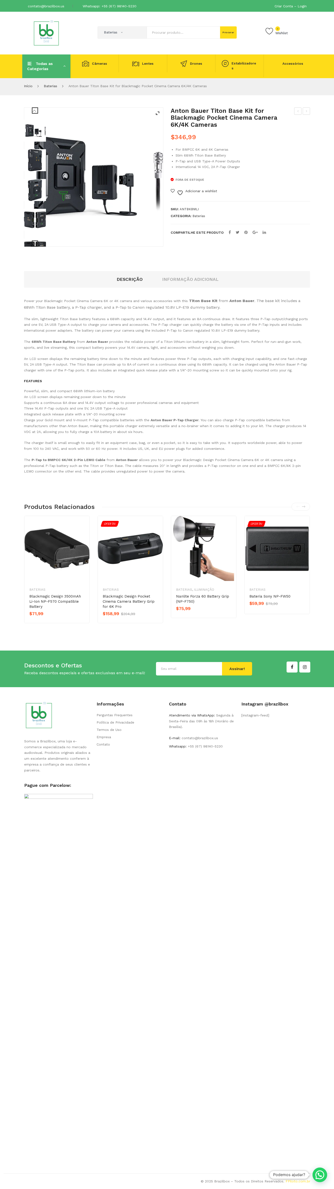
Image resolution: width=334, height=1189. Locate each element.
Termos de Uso (109, 730)
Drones (196, 63)
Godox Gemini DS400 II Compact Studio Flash (306, 112)
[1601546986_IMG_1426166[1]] (35, 190)
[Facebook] (230, 232)
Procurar (228, 32)
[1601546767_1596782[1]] (35, 131)
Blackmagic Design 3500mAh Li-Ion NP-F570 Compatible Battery (55, 601)
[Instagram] (304, 667)
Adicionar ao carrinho (123, 622)
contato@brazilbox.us (46, 6)
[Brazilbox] (46, 33)
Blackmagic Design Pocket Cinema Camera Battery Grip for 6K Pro (129, 601)
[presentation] (298, 506)
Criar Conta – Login (291, 6)
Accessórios (292, 63)
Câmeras (99, 63)
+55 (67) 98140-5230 (205, 746)
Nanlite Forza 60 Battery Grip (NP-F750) (202, 599)
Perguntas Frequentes (115, 715)
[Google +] (255, 232)
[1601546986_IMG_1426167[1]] (35, 220)
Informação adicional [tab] (190, 279)
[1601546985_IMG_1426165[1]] (35, 160)
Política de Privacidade (115, 722)
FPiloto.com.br (298, 1181)
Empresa (104, 737)
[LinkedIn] (264, 232)
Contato (103, 744)
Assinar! (237, 668)
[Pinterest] (246, 232)
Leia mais (46, 622)
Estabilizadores (244, 65)
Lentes (148, 63)
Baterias (50, 86)
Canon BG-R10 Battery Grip (297, 112)
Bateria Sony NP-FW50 (269, 596)
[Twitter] (237, 232)
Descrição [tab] (130, 279)
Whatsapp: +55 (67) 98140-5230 (109, 6)
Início (28, 86)
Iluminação (204, 589)
